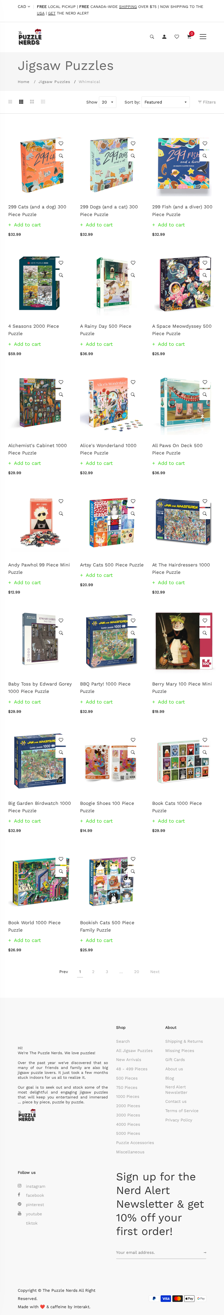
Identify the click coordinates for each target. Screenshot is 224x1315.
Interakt (81, 1306)
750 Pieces (126, 1087)
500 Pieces (127, 1078)
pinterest (35, 1204)
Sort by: (132, 102)
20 (136, 971)
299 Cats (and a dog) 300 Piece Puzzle (37, 210)
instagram (35, 1186)
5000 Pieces (128, 1133)
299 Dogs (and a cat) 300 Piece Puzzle (109, 210)
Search (123, 1041)
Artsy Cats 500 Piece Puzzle (112, 565)
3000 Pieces (128, 1115)
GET (51, 13)
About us (174, 1068)
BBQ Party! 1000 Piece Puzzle (105, 687)
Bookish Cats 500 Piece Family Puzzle (107, 926)
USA (41, 13)
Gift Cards (175, 1059)
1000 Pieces (127, 1096)
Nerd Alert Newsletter (176, 1089)
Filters (209, 102)
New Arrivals (128, 1059)
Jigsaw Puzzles (54, 81)
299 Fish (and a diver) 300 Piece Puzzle (182, 210)
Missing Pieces (179, 1050)
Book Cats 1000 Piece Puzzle (177, 806)
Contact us (176, 1101)
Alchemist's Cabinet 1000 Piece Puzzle (37, 449)
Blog (169, 1078)
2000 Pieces (128, 1105)
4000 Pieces (128, 1124)
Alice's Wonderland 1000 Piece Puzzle (108, 449)
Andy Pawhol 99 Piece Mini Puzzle (39, 568)
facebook (35, 1195)
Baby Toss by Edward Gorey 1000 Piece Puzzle (40, 687)
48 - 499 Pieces (132, 1068)
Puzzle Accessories (135, 1142)
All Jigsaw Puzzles (134, 1050)
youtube (34, 1213)
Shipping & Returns (184, 1041)
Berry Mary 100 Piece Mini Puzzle (182, 687)
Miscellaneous (130, 1151)
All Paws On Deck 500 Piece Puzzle (177, 449)
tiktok (32, 1223)
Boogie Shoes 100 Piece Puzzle (107, 806)
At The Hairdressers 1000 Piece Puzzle (181, 568)
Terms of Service (182, 1110)
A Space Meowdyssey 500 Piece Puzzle (182, 329)
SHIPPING (128, 7)
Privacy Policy (178, 1120)
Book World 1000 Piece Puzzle (34, 926)
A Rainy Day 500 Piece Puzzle (105, 329)
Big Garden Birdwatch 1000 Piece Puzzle (39, 806)
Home (24, 81)
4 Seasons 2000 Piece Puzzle (33, 329)
